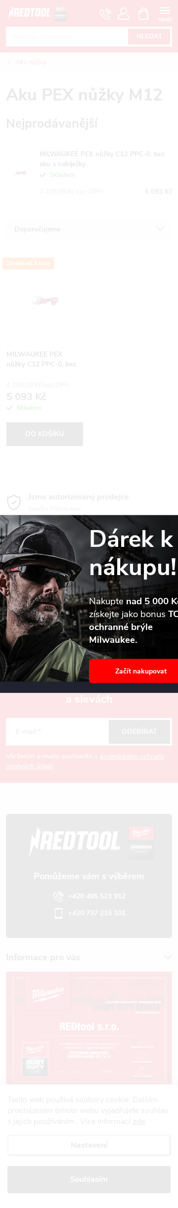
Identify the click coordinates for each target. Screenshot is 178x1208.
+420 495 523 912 (97, 896)
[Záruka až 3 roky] (44, 300)
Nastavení (89, 1145)
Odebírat (139, 731)
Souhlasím (89, 1179)
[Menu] (165, 13)
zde (139, 1121)
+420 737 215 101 (97, 913)
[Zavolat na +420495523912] (105, 13)
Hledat (149, 36)
